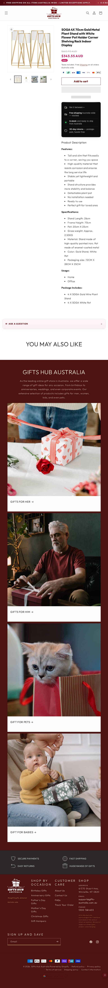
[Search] (87, 13)
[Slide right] (51, 79)
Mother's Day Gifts (38, 910)
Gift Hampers (38, 921)
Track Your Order (64, 905)
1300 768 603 (86, 910)
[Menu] (6, 13)
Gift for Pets (20, 722)
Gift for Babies (21, 832)
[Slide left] (10, 79)
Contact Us (61, 895)
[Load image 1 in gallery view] (17, 79)
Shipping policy (71, 969)
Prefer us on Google (56, 976)
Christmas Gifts (39, 916)
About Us (60, 890)
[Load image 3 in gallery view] (34, 79)
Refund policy (78, 966)
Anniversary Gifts (40, 895)
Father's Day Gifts (38, 902)
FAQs (58, 900)
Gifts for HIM (20, 612)
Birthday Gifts (39, 890)
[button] (81, 90)
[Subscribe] (57, 941)
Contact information (91, 969)
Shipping (83, 64)
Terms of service (53, 969)
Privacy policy (94, 966)
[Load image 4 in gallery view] (43, 79)
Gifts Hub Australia (40, 966)
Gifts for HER (20, 501)
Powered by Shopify (59, 966)
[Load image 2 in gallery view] (26, 79)
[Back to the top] (105, 975)
